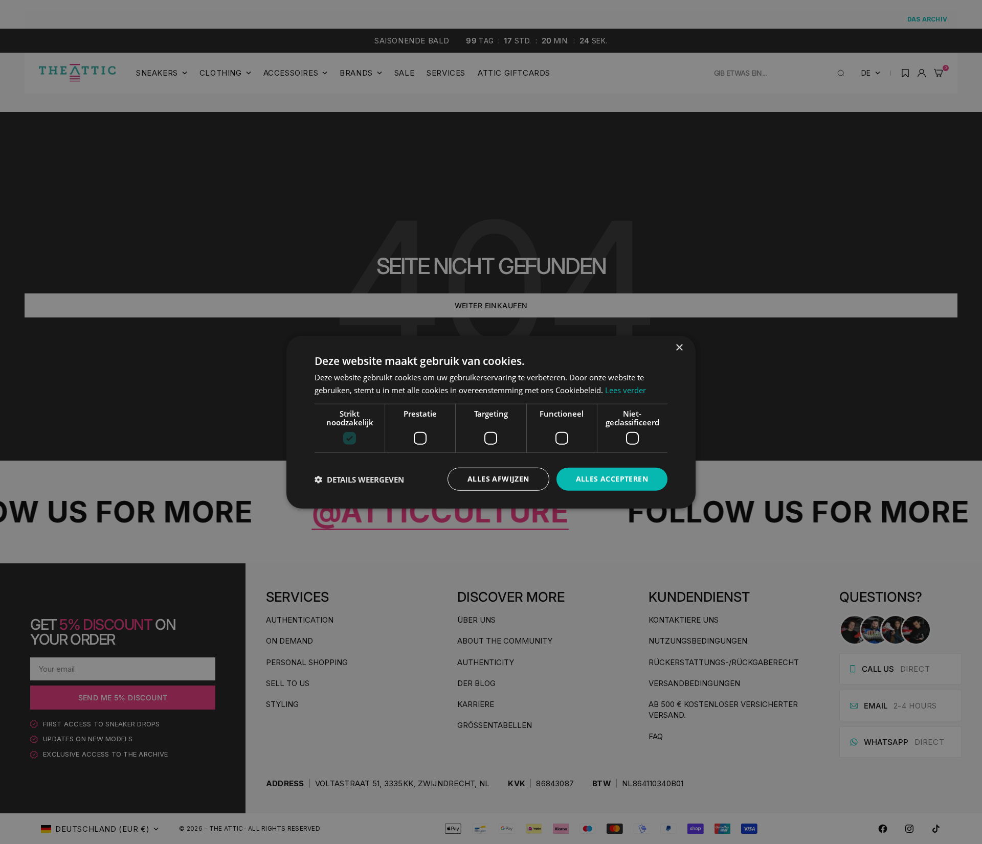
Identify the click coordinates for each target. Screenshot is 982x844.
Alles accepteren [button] (612, 479)
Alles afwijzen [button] (498, 479)
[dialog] (491, 422)
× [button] (679, 347)
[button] (359, 479)
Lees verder (625, 389)
